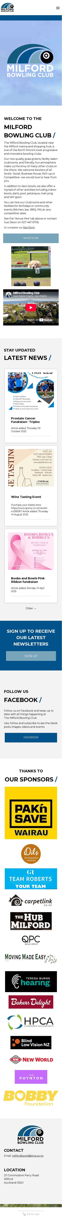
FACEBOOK (31, 737)
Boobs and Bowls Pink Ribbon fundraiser (28, 580)
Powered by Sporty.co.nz (31, 1210)
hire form (29, 227)
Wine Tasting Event (26, 497)
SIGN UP (31, 656)
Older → (31, 608)
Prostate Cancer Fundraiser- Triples (25, 420)
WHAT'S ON (31, 238)
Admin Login (32, 1214)
